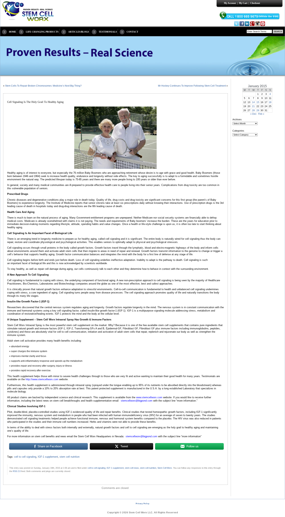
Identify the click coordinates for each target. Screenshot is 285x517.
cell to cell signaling (25, 456)
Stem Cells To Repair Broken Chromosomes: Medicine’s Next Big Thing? (43, 85)
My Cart (243, 3)
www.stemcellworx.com (149, 397)
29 (257, 110)
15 (257, 102)
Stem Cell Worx (164, 468)
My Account (230, 3)
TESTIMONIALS (108, 31)
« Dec (253, 114)
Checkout (255, 3)
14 (253, 102)
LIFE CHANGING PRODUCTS (42, 31)
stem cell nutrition (69, 456)
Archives (237, 119)
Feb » (261, 114)
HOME (12, 31)
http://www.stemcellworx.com (42, 379)
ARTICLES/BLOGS (78, 31)
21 (253, 106)
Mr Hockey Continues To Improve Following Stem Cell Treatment (192, 85)
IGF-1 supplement (48, 456)
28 (253, 110)
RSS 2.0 (17, 471)
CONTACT (132, 31)
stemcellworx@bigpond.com (136, 400)
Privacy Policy (142, 504)
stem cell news (132, 468)
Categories (238, 130)
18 (270, 102)
